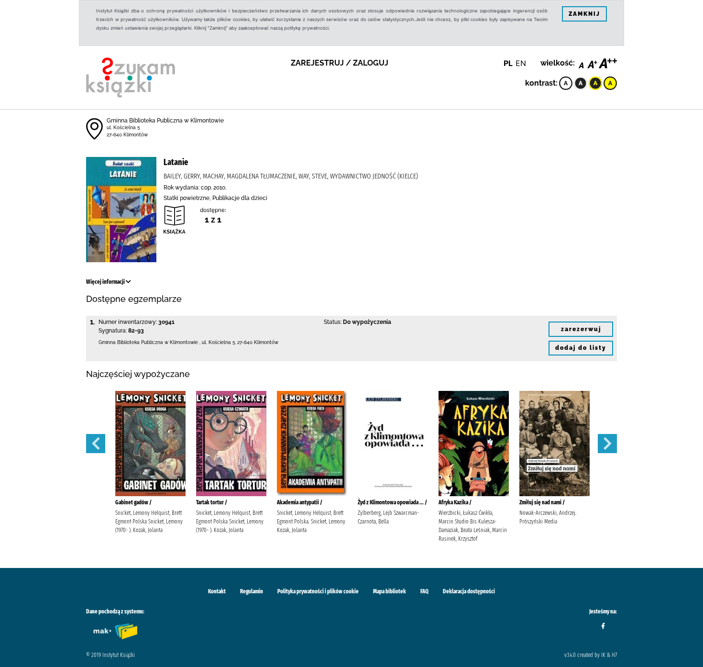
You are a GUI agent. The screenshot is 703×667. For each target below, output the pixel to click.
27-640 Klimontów (127, 134)
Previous (95, 443)
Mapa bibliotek (389, 591)
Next (607, 443)
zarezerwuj (581, 329)
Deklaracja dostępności (469, 591)
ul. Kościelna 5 (123, 127)
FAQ (424, 591)
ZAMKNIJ (584, 14)
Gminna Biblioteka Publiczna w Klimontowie (165, 120)
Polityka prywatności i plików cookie (318, 591)
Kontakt (217, 591)
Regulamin (251, 591)
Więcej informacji (106, 281)
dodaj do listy (580, 348)
